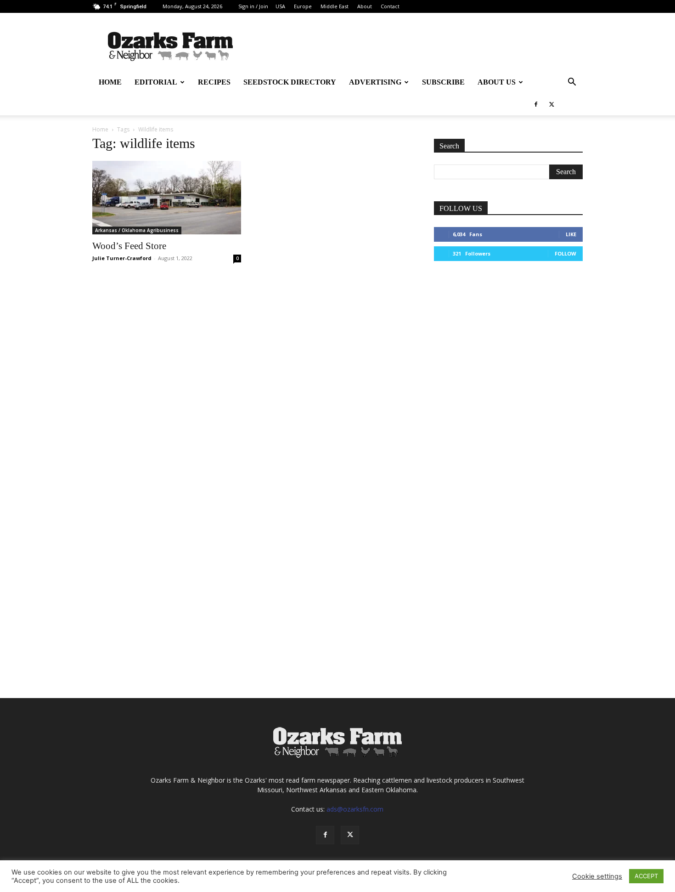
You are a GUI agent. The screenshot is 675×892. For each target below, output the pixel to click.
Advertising (375, 82)
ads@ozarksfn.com (354, 809)
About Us (497, 82)
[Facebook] (536, 104)
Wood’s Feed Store (129, 245)
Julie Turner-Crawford (122, 258)
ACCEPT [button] (646, 876)
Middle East (335, 6)
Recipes (214, 82)
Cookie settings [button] (597, 876)
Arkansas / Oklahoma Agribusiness (137, 230)
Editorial (156, 82)
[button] (572, 83)
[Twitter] (551, 104)
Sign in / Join (253, 6)
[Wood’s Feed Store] (166, 197)
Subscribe (443, 82)
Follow (565, 253)
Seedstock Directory (289, 82)
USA (280, 6)
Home (110, 82)
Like (571, 234)
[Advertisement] (508, 340)
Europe (303, 6)
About (364, 6)
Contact (390, 6)
